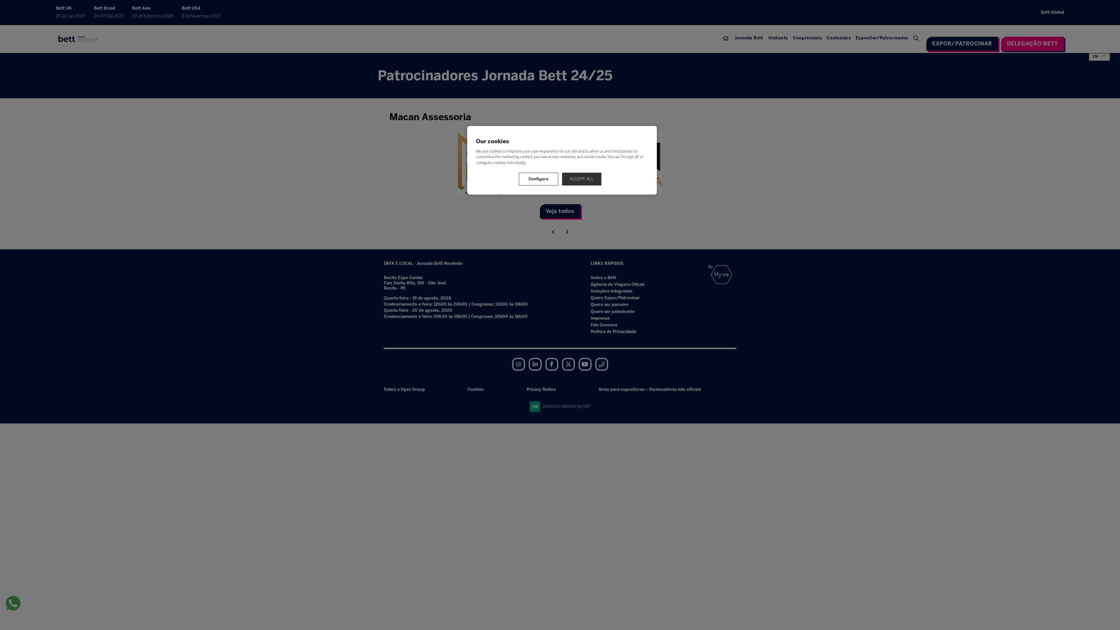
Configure (538, 179)
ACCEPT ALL (582, 179)
